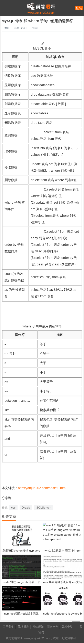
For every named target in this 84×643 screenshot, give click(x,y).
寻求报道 (23, 626)
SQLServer (43, 507)
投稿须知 (38, 626)
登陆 (79, 8)
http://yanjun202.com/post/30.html (42, 488)
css (13, 507)
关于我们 (8, 626)
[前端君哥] (41, 24)
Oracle (26, 507)
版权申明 (67, 626)
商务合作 (52, 626)
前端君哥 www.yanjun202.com (30, 638)
